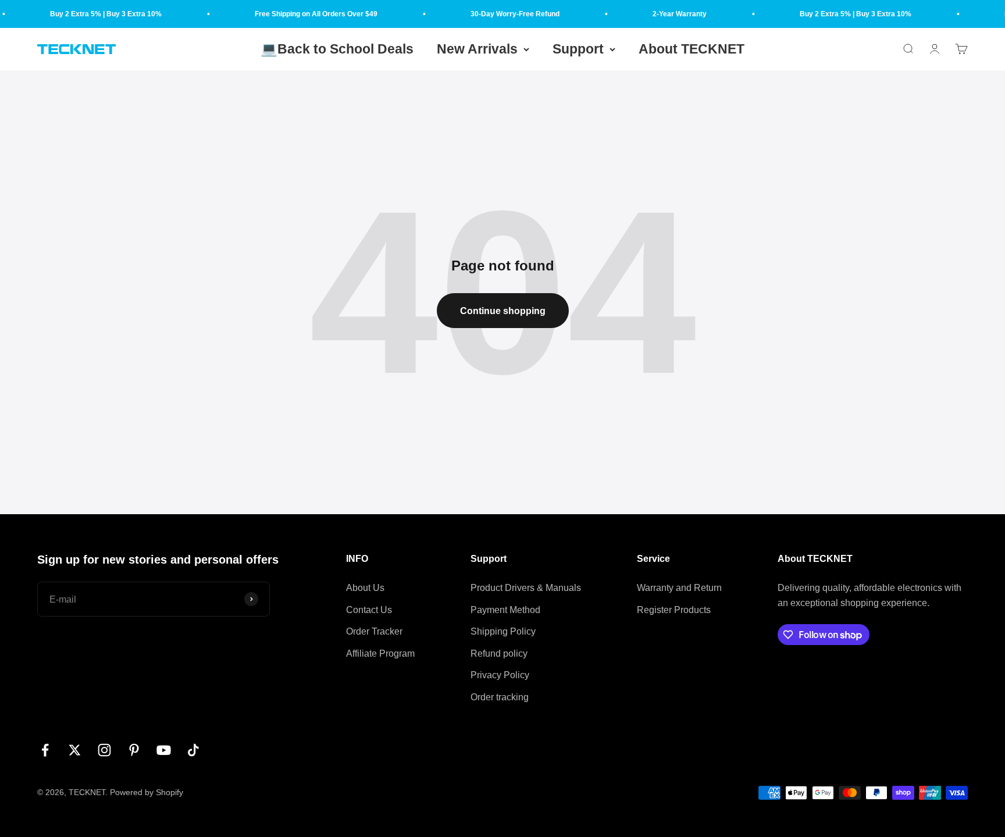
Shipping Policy (503, 631)
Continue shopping (503, 311)
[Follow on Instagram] (104, 750)
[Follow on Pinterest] (134, 750)
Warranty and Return (679, 588)
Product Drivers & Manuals (526, 588)
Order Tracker (374, 631)
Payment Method (505, 610)
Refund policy (499, 653)
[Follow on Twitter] (75, 750)
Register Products (674, 610)
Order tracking (500, 697)
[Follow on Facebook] (45, 750)
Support (578, 48)
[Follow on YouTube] (164, 750)
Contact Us (369, 610)
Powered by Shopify (146, 792)
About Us (365, 588)
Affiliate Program (380, 653)
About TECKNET (691, 48)
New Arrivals (477, 48)
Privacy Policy (500, 675)
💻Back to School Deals (337, 48)
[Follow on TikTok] (193, 750)
